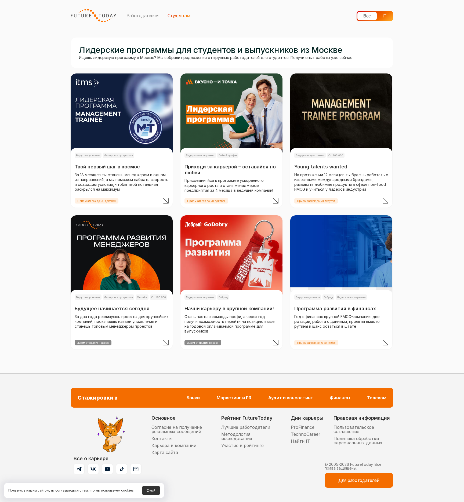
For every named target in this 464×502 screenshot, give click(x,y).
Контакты (161, 438)
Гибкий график (228, 155)
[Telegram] (79, 469)
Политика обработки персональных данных (358, 440)
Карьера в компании (173, 445)
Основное (163, 418)
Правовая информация (362, 418)
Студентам (179, 15)
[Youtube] (107, 469)
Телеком (376, 397)
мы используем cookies (115, 490)
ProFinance (302, 427)
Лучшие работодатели (245, 427)
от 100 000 (335, 155)
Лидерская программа (118, 155)
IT (384, 16)
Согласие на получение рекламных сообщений (176, 429)
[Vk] (93, 469)
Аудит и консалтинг (290, 397)
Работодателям (142, 15)
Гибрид (223, 297)
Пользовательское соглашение (354, 429)
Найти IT (300, 441)
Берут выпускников (88, 155)
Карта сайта (164, 452)
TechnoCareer (305, 434)
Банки (193, 397)
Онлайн (142, 297)
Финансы (340, 397)
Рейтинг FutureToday (247, 418)
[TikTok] (121, 469)
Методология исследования (236, 436)
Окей (151, 490)
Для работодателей (358, 480)
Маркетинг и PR (234, 397)
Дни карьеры (307, 418)
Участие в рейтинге (242, 445)
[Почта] (135, 469)
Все (367, 16)
